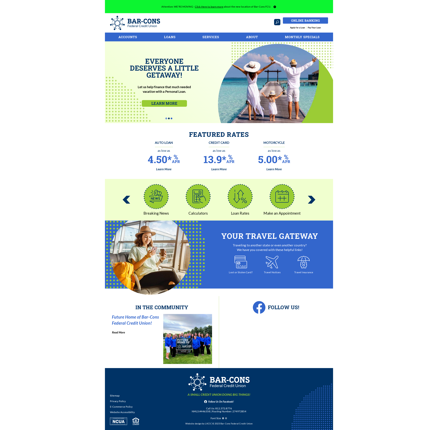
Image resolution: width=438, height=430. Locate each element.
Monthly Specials (302, 37)
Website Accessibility (122, 412)
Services (210, 37)
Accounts (127, 37)
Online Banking (305, 20)
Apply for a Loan (297, 27)
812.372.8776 (223, 408)
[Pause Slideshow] (166, 118)
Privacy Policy (118, 401)
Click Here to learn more (209, 6)
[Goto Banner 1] (169, 118)
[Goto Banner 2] (171, 118)
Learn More (164, 103)
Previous (126, 200)
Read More (118, 332)
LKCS (208, 423)
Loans (170, 37)
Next (311, 200)
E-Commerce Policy (121, 406)
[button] (275, 6)
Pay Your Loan (314, 27)
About (252, 37)
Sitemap (115, 395)
